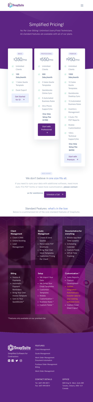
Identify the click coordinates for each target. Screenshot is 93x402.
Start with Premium (72, 158)
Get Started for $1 (20, 98)
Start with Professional (46, 128)
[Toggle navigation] (82, 5)
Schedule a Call (53, 194)
